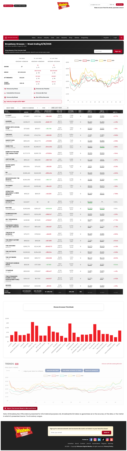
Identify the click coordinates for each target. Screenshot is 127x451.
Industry (46, 38)
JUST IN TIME (10, 159)
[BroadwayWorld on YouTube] (111, 439)
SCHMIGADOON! (11, 214)
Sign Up (106, 432)
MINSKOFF (8, 247)
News (34, 38)
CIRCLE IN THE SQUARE (11, 161)
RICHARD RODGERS (10, 147)
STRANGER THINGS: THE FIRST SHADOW (12, 226)
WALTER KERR (9, 142)
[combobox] (11, 108)
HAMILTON (9, 146)
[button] (121, 37)
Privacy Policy (108, 446)
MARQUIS (8, 228)
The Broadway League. (34, 416)
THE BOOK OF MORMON (10, 233)
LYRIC (7, 155)
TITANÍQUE (9, 270)
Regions (104, 443)
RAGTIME (9, 208)
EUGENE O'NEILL (10, 236)
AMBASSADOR (9, 136)
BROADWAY (8, 241)
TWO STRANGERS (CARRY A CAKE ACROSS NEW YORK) (12, 278)
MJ (7, 172)
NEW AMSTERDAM (10, 123)
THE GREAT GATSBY (12, 240)
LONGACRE (8, 281)
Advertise (71, 443)
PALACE (7, 253)
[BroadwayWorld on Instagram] (95, 439)
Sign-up (112, 4)
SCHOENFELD (9, 130)
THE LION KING (10, 246)
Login (115, 38)
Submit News (96, 443)
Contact (82, 443)
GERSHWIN (8, 287)
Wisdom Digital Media (84, 446)
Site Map (110, 443)
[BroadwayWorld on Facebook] (91, 439)
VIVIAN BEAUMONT (10, 209)
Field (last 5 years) (11, 367)
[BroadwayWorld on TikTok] (103, 439)
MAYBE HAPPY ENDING (10, 165)
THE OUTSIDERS (11, 257)
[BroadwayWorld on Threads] (107, 439)
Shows (40, 38)
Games (77, 38)
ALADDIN (9, 121)
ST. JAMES (8, 272)
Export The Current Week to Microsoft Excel (21, 408)
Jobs (57, 38)
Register (106, 38)
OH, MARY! (9, 186)
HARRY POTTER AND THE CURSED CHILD (12, 152)
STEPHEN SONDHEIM (11, 117)
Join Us (88, 443)
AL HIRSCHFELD (9, 181)
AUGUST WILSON (10, 203)
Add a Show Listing (20, 5)
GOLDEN (8, 196)
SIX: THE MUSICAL (11, 219)
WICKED (8, 285)
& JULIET (8, 115)
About (77, 443)
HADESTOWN (10, 140)
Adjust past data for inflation (33, 371)
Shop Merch (9, 5)
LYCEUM (8, 187)
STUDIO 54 (8, 266)
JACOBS (8, 259)
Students (64, 38)
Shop (70, 38)
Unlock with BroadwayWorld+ (112, 364)
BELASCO (8, 168)
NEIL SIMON (9, 174)
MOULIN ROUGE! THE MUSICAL (12, 179)
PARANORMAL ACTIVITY (10, 201)
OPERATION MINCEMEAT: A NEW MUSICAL (12, 193)
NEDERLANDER (9, 215)
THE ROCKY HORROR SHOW (12, 264)
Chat (52, 38)
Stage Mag (84, 38)
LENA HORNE (9, 221)
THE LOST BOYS (11, 251)
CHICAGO (9, 134)
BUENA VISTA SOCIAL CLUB (13, 128)
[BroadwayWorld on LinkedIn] (99, 439)
